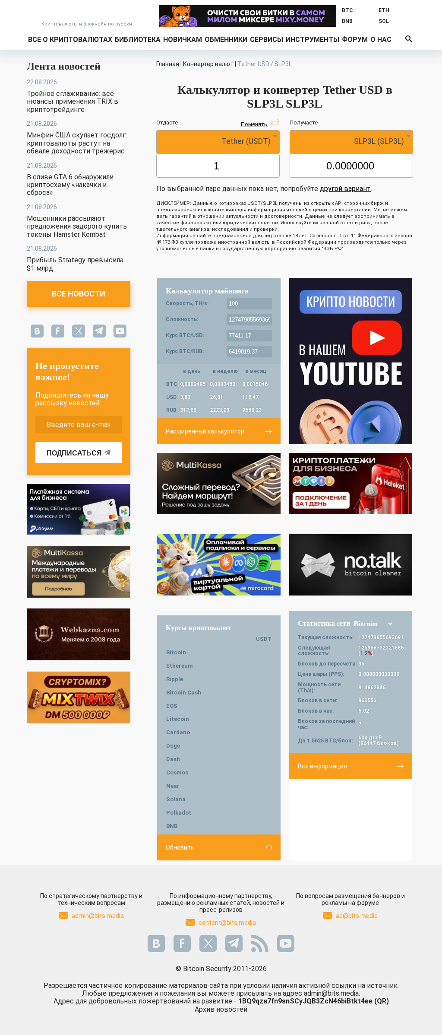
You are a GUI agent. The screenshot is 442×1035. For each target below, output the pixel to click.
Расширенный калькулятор (205, 431)
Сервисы (266, 39)
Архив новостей (221, 1009)
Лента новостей (64, 66)
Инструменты (312, 39)
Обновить (180, 847)
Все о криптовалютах (70, 39)
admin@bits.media (98, 915)
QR (381, 1001)
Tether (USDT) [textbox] (246, 141)
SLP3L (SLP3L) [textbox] (379, 141)
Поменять (254, 124)
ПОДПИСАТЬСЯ (74, 453)
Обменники (226, 39)
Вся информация (322, 766)
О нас (380, 39)
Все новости (78, 293)
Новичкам (182, 39)
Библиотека (138, 39)
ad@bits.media (357, 915)
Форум (355, 39)
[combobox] (218, 142)
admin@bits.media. (332, 993)
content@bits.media (227, 922)
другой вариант (345, 189)
